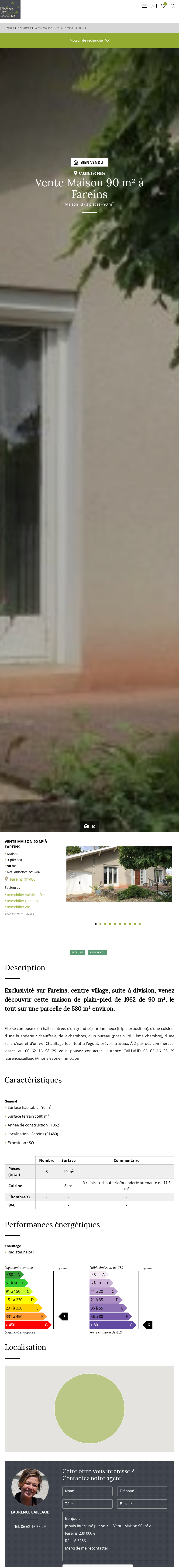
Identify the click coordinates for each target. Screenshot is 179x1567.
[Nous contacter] (154, 6)
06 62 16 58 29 (33, 1526)
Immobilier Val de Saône (26, 894)
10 (92, 826)
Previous (72, 875)
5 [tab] (115, 924)
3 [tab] (105, 924)
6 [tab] (120, 924)
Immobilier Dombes (22, 901)
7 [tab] (125, 924)
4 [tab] (110, 924)
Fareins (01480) (23, 879)
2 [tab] (100, 924)
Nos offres (24, 28)
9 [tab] (135, 924)
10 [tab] (140, 924)
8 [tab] (130, 924)
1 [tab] (95, 924)
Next (166, 875)
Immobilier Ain (18, 907)
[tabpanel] (119, 874)
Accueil (9, 28)
